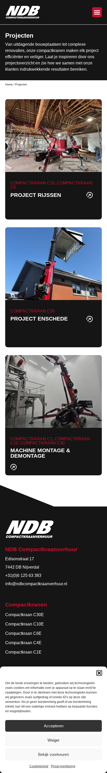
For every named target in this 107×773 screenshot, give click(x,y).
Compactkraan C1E (23, 652)
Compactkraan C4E (23, 643)
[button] (99, 673)
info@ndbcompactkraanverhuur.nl (36, 584)
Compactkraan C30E (24, 614)
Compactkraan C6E (23, 633)
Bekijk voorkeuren (53, 754)
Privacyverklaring (63, 766)
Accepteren (53, 726)
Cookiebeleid (38, 766)
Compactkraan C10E (24, 624)
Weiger (53, 740)
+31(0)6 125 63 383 (23, 575)
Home (9, 84)
